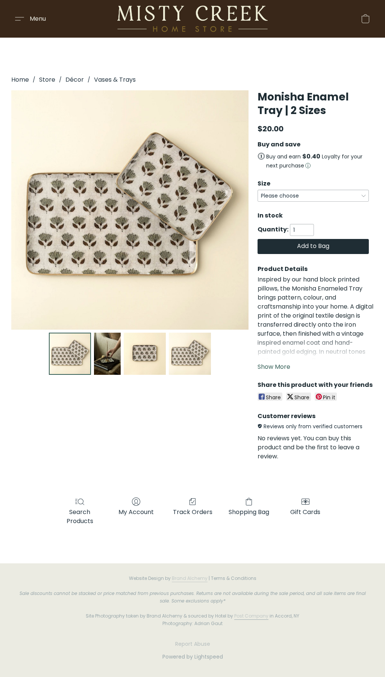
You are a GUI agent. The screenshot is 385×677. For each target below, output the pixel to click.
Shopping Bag (249, 512)
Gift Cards (305, 512)
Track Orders (192, 512)
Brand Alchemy (190, 578)
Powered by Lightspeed (192, 656)
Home (20, 79)
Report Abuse (192, 644)
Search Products (80, 516)
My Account (136, 512)
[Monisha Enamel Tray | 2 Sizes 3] (190, 354)
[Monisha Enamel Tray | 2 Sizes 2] (145, 354)
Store (47, 79)
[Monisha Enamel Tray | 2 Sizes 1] (107, 354)
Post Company (251, 616)
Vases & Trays (115, 79)
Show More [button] (274, 366)
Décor (74, 79)
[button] (192, 19)
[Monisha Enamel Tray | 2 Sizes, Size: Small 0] (70, 354)
